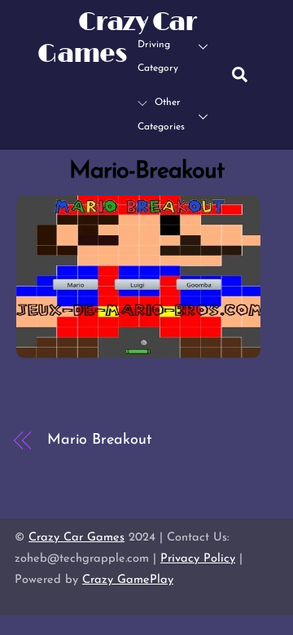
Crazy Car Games (76, 538)
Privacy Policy (197, 559)
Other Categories (161, 115)
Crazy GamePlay (127, 580)
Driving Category (158, 57)
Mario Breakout (99, 440)
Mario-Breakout (147, 171)
